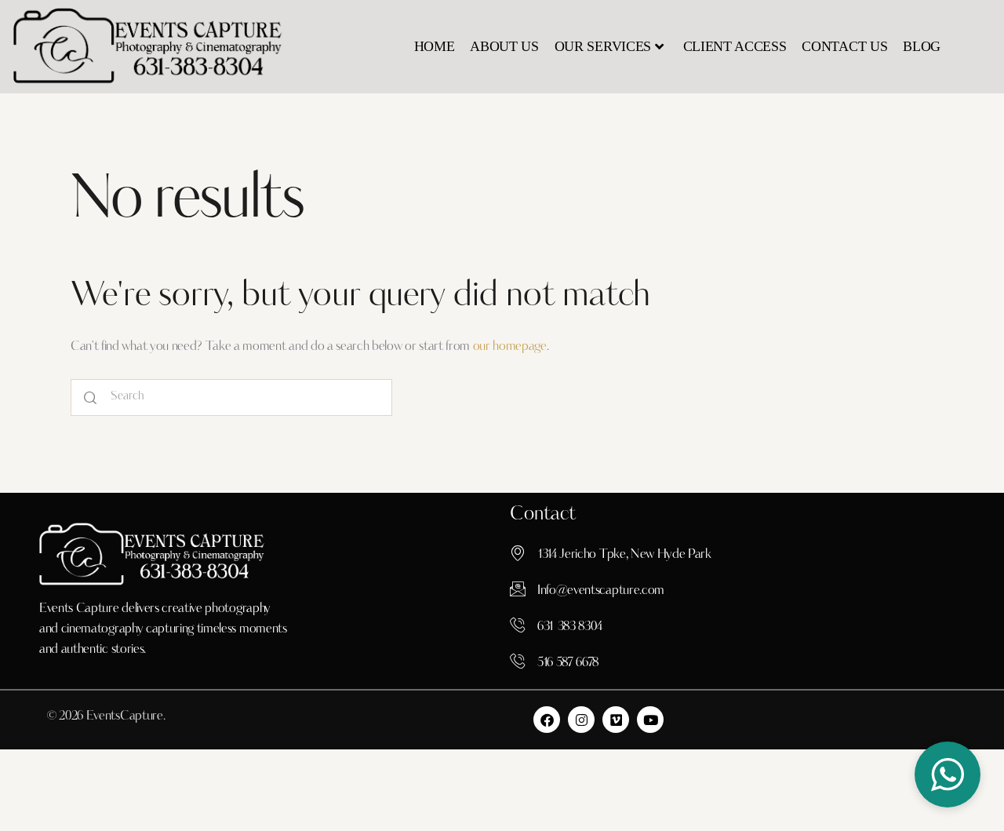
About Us (504, 46)
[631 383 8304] (518, 624)
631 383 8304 (569, 627)
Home (434, 46)
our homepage (510, 347)
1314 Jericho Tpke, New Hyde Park (624, 555)
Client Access (735, 46)
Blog (921, 46)
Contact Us (844, 46)
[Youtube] (650, 719)
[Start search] (90, 398)
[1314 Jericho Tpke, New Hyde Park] (518, 552)
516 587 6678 (567, 663)
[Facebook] (546, 719)
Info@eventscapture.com (600, 591)
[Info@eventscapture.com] (518, 588)
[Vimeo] (615, 719)
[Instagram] (581, 719)
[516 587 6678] (518, 661)
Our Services (603, 46)
